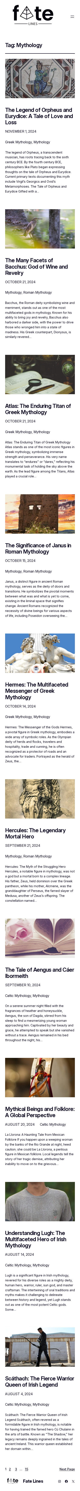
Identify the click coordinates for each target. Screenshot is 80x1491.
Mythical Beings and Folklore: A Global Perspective (39, 1112)
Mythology (41, 142)
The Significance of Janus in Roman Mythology (38, 548)
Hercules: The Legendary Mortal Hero (35, 833)
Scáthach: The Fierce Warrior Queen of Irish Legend (39, 1381)
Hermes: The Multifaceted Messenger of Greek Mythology (36, 690)
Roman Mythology (37, 292)
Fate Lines (33, 1481)
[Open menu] (72, 16)
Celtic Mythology (18, 996)
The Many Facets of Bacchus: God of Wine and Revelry (36, 266)
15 (26, 1469)
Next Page (67, 1469)
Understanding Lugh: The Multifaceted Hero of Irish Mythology (35, 1239)
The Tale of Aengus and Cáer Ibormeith (39, 973)
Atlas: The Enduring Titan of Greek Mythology (38, 409)
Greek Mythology (18, 142)
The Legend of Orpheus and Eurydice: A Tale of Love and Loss (39, 116)
